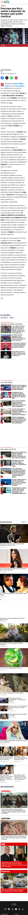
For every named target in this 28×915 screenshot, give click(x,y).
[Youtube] (16, 909)
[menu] (2, 1)
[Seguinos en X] (12, 909)
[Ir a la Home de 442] (6, 2)
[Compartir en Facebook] (2, 77)
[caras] (14, 844)
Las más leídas (6, 382)
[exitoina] (14, 791)
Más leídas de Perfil (8, 449)
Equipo (16, 914)
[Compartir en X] (6, 77)
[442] (14, 904)
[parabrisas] (14, 872)
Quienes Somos (4, 914)
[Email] (16, 77)
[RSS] (19, 909)
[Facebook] (9, 909)
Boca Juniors (20, 86)
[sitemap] (22, 909)
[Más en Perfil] (9, 787)
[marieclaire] (14, 819)
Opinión (11, 317)
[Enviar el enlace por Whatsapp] (11, 77)
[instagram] (5, 909)
